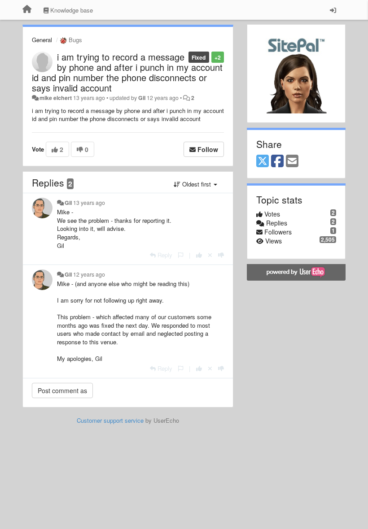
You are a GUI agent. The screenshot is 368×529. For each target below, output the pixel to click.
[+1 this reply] (199, 255)
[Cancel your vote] (210, 255)
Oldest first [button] (196, 184)
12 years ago (89, 274)
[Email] (292, 161)
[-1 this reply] (221, 255)
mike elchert (55, 98)
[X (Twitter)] (262, 161)
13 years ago (89, 203)
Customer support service (110, 420)
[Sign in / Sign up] (333, 9)
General (42, 39)
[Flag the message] (180, 255)
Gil (141, 98)
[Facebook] (277, 161)
